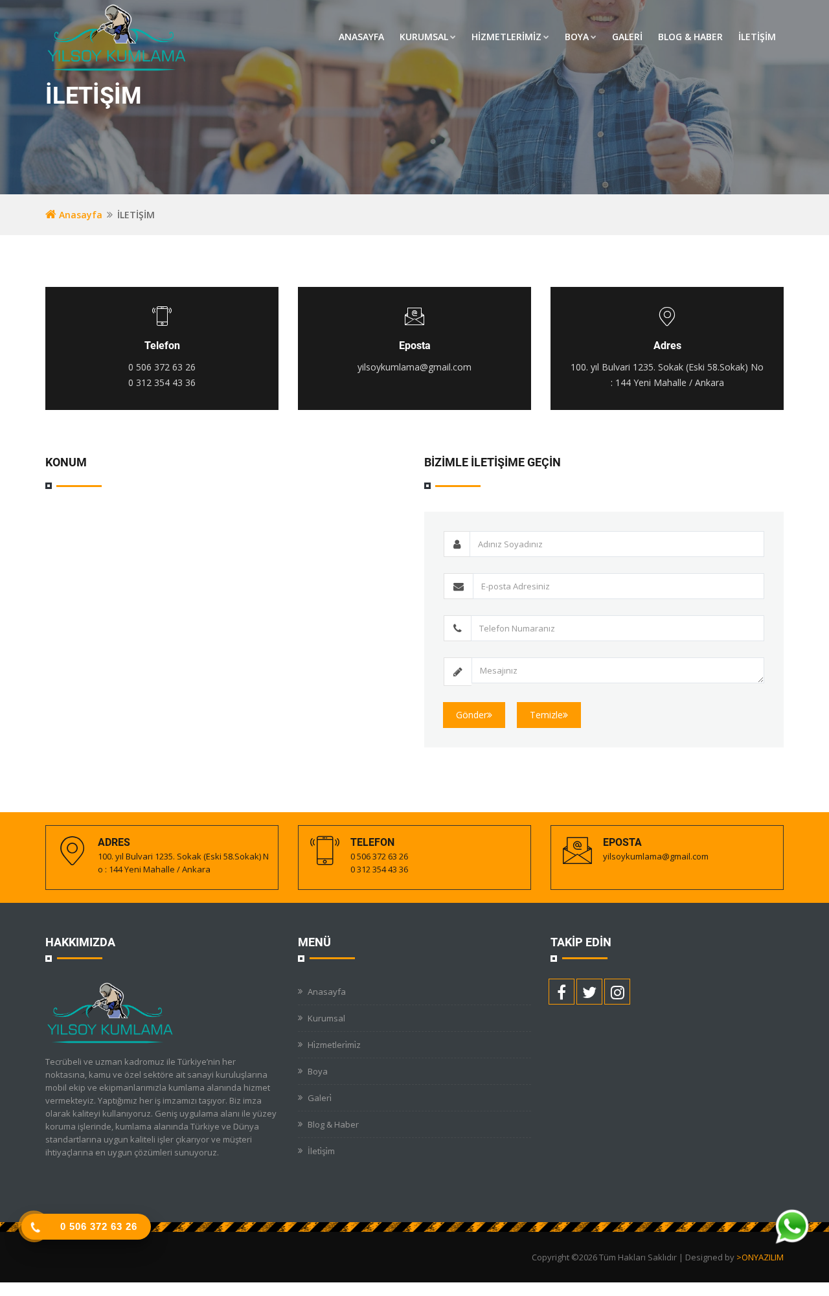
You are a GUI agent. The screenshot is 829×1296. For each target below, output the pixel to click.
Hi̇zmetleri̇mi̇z (334, 1045)
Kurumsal (424, 36)
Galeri (627, 36)
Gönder (471, 715)
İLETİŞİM (757, 36)
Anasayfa (361, 36)
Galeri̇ (320, 1098)
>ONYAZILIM (760, 1257)
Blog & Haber (690, 36)
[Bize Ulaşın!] (791, 1229)
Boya (577, 36)
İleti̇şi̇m (321, 1151)
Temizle (546, 715)
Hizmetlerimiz (506, 36)
